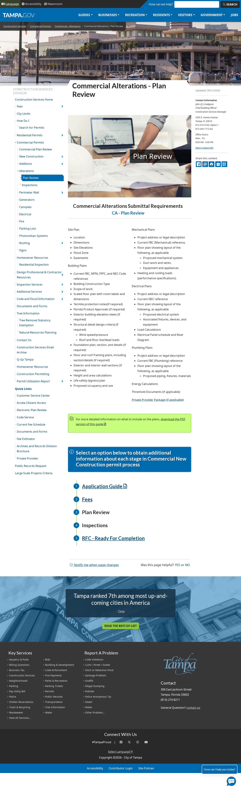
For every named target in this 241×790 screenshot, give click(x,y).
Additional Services (29, 292)
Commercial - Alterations (67, 26)
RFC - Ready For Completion (113, 538)
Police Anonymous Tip (98, 696)
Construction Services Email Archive (35, 349)
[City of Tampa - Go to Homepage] (19, 15)
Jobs (234, 15)
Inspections (29, 185)
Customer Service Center (33, 395)
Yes (177, 565)
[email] (205, 164)
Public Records (54, 696)
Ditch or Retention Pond (99, 670)
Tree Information (28, 313)
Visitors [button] (185, 15)
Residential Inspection (34, 265)
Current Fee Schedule (31, 424)
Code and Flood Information (36, 299)
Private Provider (27, 458)
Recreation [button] (135, 15)
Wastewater (16, 712)
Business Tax (16, 670)
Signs (22, 250)
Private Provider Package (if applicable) (158, 400)
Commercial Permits (40, 26)
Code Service (25, 417)
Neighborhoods (18, 680)
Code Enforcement (56, 670)
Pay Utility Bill (17, 691)
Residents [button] (161, 15)
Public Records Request (30, 466)
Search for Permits (31, 128)
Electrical (25, 214)
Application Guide (102, 486)
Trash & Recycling (19, 707)
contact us (193, 708)
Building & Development (59, 664)
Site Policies (146, 768)
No (187, 565)
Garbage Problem (95, 675)
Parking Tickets (54, 686)
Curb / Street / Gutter (97, 664)
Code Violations (94, 659)
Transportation (54, 702)
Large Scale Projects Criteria (33, 473)
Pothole (89, 691)
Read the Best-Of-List (120, 626)
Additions (25, 164)
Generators (27, 200)
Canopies (25, 207)
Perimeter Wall (29, 192)
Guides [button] (84, 15)
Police (12, 696)
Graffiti (89, 680)
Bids (47, 659)
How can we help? (161, 4)
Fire (21, 221)
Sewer (88, 702)
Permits (49, 691)
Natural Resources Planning (37, 332)
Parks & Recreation (56, 680)
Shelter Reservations (21, 702)
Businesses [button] (107, 15)
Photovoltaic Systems (33, 236)
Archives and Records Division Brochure (37, 448)
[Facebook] (121, 742)
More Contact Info (204, 147)
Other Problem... (95, 712)
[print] (211, 164)
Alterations (26, 171)
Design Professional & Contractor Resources (39, 274)
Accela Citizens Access (31, 403)
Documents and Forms (32, 306)
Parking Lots (27, 228)
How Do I (23, 121)
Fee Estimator (26, 439)
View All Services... (20, 717)
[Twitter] (129, 742)
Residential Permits (30, 135)
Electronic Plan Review (32, 410)
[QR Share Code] (224, 164)
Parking (13, 686)
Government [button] (212, 15)
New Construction (31, 156)
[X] (218, 164)
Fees (20, 106)
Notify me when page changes (96, 565)
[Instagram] (138, 742)
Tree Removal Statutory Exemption (34, 322)
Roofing (24, 243)
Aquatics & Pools (19, 659)
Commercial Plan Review (35, 149)
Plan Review (31, 178)
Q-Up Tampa (25, 359)
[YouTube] (146, 742)
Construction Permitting (33, 374)
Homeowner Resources (32, 258)
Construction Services (14, 26)
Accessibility (95, 768)
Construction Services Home (34, 99)
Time (121, 611)
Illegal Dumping (94, 686)
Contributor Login (121, 768)
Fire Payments (53, 675)
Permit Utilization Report (33, 381)
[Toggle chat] (230, 780)
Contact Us (24, 340)
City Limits (23, 114)
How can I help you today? (219, 769)
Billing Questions (19, 664)
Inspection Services (30, 284)
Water (48, 712)
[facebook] (198, 164)
